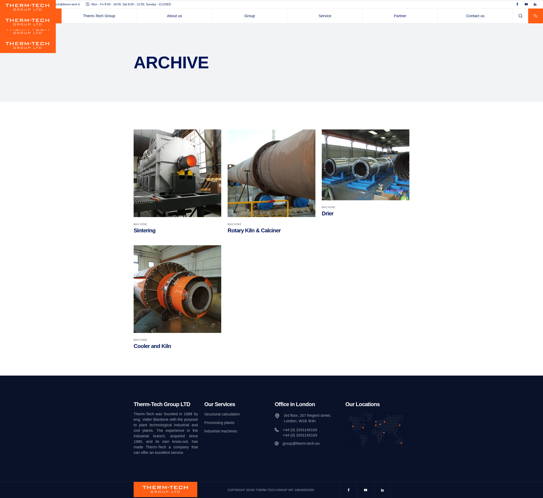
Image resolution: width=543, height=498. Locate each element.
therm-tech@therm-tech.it (62, 4)
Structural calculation (222, 414)
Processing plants (219, 423)
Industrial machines (220, 431)
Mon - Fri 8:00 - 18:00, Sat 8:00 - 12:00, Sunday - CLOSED (131, 4)
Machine (140, 224)
